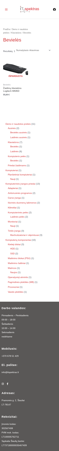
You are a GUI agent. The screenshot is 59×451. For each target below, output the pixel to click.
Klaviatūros (16, 33)
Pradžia (6, 29)
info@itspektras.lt (10, 372)
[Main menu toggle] (6, 9)
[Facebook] (54, 9)
